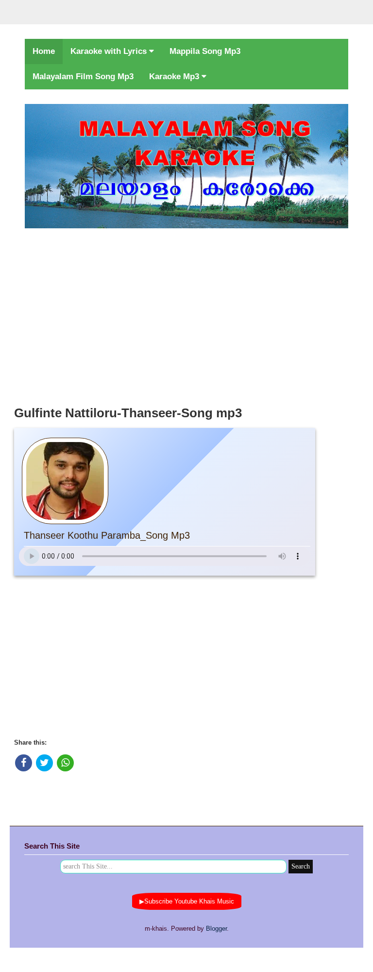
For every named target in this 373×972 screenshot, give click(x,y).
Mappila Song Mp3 (205, 51)
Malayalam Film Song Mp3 (83, 76)
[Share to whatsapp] (65, 762)
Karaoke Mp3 (175, 76)
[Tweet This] (44, 762)
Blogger (216, 928)
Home (44, 51)
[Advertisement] (186, 314)
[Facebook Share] (23, 762)
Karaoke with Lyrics (109, 51)
